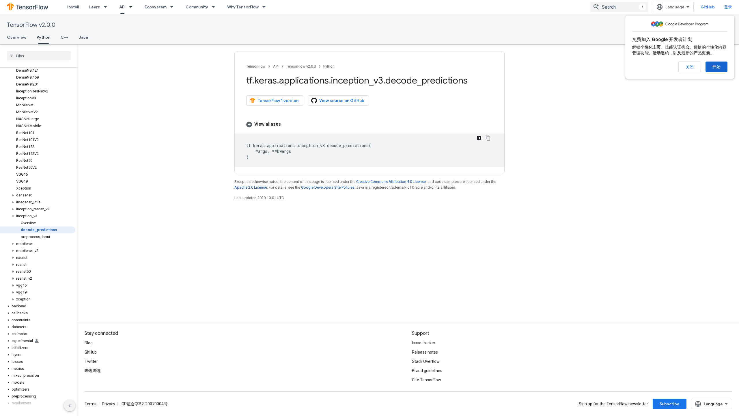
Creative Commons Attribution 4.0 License (391, 181)
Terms (90, 404)
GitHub (708, 7)
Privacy (108, 404)
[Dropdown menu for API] (132, 7)
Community (197, 7)
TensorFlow (256, 66)
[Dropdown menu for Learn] (107, 7)
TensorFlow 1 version (278, 100)
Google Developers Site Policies (327, 187)
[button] (37, 195)
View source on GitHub (341, 100)
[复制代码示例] (488, 138)
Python (43, 37)
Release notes (425, 352)
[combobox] (619, 7)
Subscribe (670, 403)
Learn (94, 7)
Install (73, 7)
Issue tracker (423, 343)
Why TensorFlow (243, 7)
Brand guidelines (427, 370)
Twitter (91, 361)
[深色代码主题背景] (479, 138)
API (122, 7)
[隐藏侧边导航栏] (69, 405)
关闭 (690, 67)
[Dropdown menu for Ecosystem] (173, 7)
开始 (716, 66)
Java (83, 37)
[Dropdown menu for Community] (215, 7)
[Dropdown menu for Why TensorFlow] (266, 7)
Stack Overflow (426, 361)
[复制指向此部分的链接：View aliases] (286, 124)
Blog (89, 343)
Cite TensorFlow (426, 380)
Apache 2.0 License (250, 187)
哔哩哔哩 (93, 370)
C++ (64, 37)
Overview (16, 37)
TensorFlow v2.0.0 (31, 25)
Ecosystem (156, 7)
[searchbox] (39, 55)
